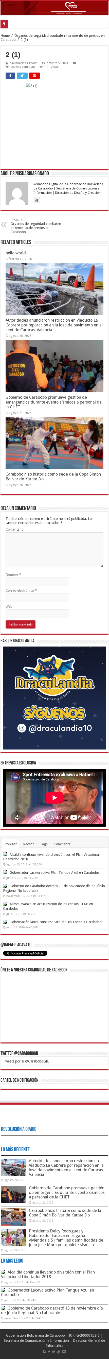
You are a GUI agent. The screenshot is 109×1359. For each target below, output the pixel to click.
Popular (11, 844)
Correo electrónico (21, 590)
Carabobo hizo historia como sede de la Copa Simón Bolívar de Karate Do (65, 1212)
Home (5, 35)
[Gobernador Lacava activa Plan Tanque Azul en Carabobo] (5, 872)
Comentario (15, 529)
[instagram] (64, 1352)
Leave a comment (23, 66)
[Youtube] (59, 1352)
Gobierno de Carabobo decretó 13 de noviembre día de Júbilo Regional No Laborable (52, 1310)
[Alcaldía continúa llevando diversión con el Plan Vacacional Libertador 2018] (5, 854)
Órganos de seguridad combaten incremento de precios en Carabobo (36, 226)
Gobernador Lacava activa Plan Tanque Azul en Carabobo (54, 872)
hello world (16, 253)
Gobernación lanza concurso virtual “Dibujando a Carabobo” (56, 922)
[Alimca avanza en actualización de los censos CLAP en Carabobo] (5, 904)
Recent (28, 844)
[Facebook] (48, 1352)
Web (9, 606)
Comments (62, 844)
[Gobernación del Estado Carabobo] (54, 8)
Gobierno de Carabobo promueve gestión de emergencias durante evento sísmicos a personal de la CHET (54, 402)
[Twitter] (53, 1352)
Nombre (13, 574)
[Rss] (44, 1352)
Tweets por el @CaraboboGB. (26, 1061)
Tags (43, 844)
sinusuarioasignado (24, 63)
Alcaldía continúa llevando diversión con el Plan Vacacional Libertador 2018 (48, 1274)
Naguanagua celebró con (27, 24)
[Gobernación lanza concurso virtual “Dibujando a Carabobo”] (5, 922)
